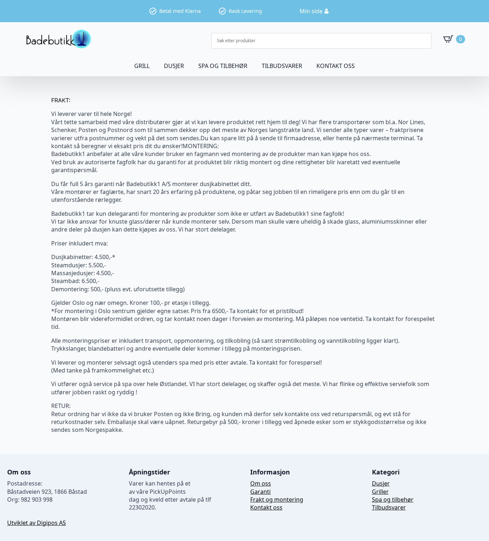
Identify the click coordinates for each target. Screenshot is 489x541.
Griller (380, 492)
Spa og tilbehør (392, 499)
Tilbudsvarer (282, 66)
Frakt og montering (276, 499)
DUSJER (174, 66)
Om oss (260, 483)
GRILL (142, 66)
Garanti (260, 492)
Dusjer (381, 483)
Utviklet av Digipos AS (36, 523)
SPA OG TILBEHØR (222, 66)
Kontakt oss (335, 66)
